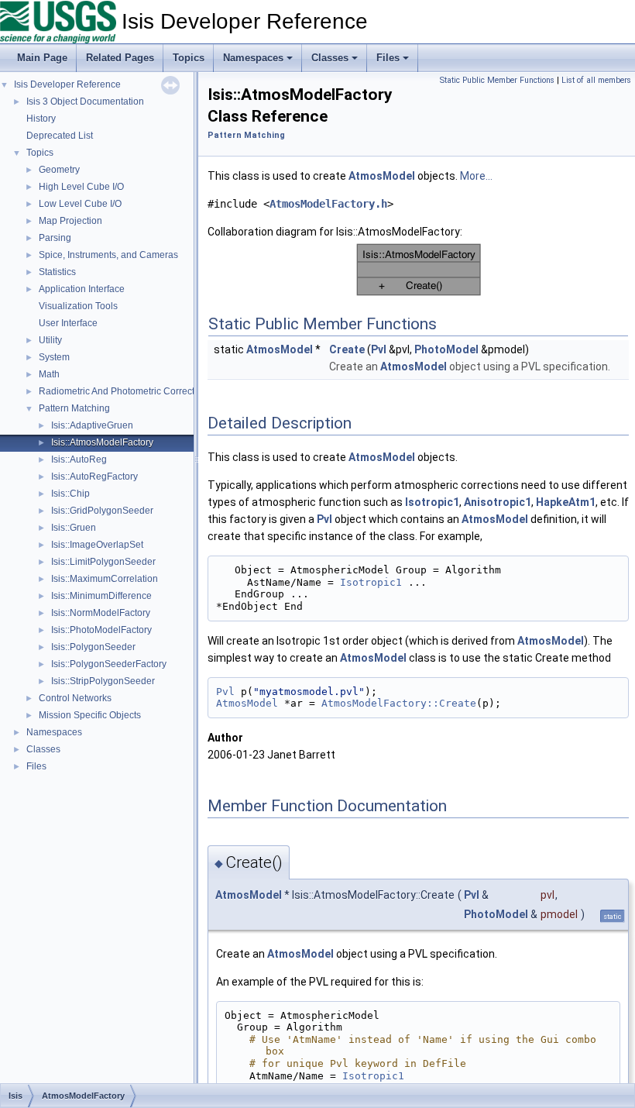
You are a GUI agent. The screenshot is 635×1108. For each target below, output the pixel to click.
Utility (50, 340)
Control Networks (75, 698)
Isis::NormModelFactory (100, 612)
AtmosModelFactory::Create (398, 703)
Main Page (42, 58)
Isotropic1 (432, 502)
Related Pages (120, 58)
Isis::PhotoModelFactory (101, 630)
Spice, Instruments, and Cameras (108, 254)
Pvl (378, 349)
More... (476, 176)
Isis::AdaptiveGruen (92, 425)
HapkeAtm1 (566, 502)
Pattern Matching (74, 408)
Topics (188, 58)
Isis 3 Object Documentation (85, 101)
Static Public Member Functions (497, 80)
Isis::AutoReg (79, 459)
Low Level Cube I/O (80, 203)
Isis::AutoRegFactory (94, 476)
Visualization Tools (78, 306)
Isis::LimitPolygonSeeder (103, 561)
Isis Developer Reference (67, 84)
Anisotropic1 (497, 502)
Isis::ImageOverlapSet (97, 544)
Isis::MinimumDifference (101, 595)
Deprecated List (59, 135)
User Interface (68, 323)
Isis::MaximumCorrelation (104, 578)
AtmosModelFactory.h (328, 204)
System (54, 357)
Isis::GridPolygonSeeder (102, 510)
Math (49, 374)
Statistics (57, 272)
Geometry (59, 169)
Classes (329, 58)
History (41, 118)
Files (388, 58)
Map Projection (70, 220)
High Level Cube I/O (81, 186)
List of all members (596, 80)
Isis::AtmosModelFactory (102, 442)
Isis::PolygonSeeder (93, 647)
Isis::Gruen (73, 527)
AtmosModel (381, 176)
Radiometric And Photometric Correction (123, 391)
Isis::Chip (70, 493)
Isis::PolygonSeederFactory (108, 664)
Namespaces (253, 58)
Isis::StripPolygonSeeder (103, 681)
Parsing (55, 237)
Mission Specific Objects (90, 715)
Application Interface (82, 289)
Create (347, 349)
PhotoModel (446, 349)
